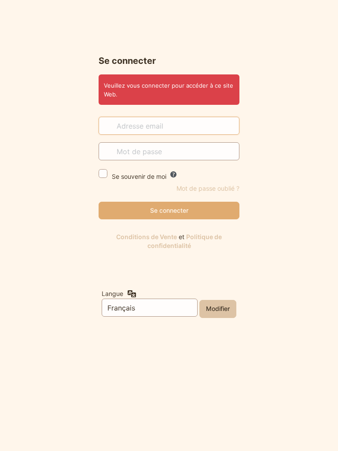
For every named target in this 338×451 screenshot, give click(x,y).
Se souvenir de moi (139, 176)
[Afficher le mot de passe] (230, 151)
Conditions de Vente (146, 236)
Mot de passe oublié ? (207, 188)
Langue (112, 293)
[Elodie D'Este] (169, 32)
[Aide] (173, 174)
